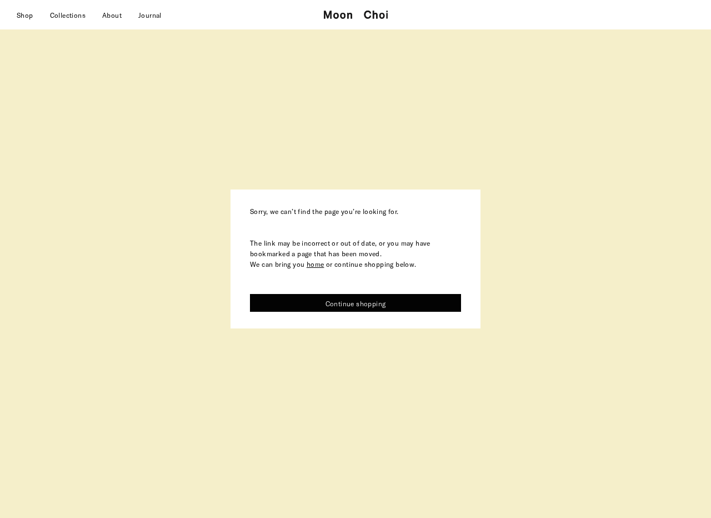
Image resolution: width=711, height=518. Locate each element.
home (315, 264)
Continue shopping (356, 303)
